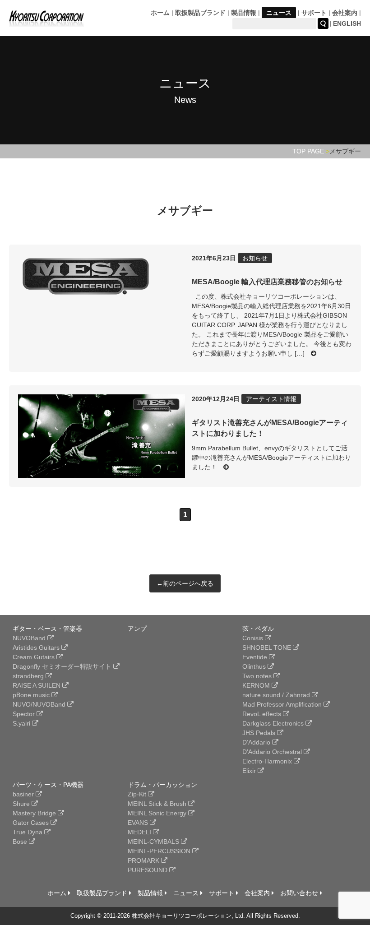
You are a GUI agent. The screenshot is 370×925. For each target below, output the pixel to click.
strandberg (29, 676)
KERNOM (257, 685)
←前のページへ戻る (185, 583)
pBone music (32, 694)
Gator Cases (32, 822)
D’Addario (257, 742)
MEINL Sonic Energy (158, 813)
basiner (24, 794)
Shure (22, 803)
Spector (25, 713)
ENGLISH (347, 23)
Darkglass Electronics (273, 723)
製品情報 (243, 12)
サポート (314, 12)
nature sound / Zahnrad (277, 694)
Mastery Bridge (35, 813)
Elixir (250, 770)
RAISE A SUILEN (37, 685)
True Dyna (28, 832)
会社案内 (344, 12)
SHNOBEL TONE (267, 647)
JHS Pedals (259, 732)
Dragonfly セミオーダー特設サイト (63, 666)
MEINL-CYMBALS (154, 841)
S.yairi (22, 723)
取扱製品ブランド (200, 12)
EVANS (139, 822)
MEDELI (140, 832)
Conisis (253, 638)
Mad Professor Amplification (283, 704)
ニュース (278, 12)
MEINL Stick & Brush (158, 803)
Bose (21, 841)
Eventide (255, 657)
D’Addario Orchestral (273, 751)
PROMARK (144, 860)
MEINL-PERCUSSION (160, 851)
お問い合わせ (300, 893)
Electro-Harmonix (268, 761)
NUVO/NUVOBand (40, 704)
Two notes (257, 676)
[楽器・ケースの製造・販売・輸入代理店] (46, 21)
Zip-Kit (138, 794)
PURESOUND (148, 870)
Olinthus (255, 666)
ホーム (160, 12)
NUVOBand (30, 638)
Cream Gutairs (34, 657)
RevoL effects (262, 713)
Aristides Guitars (37, 647)
